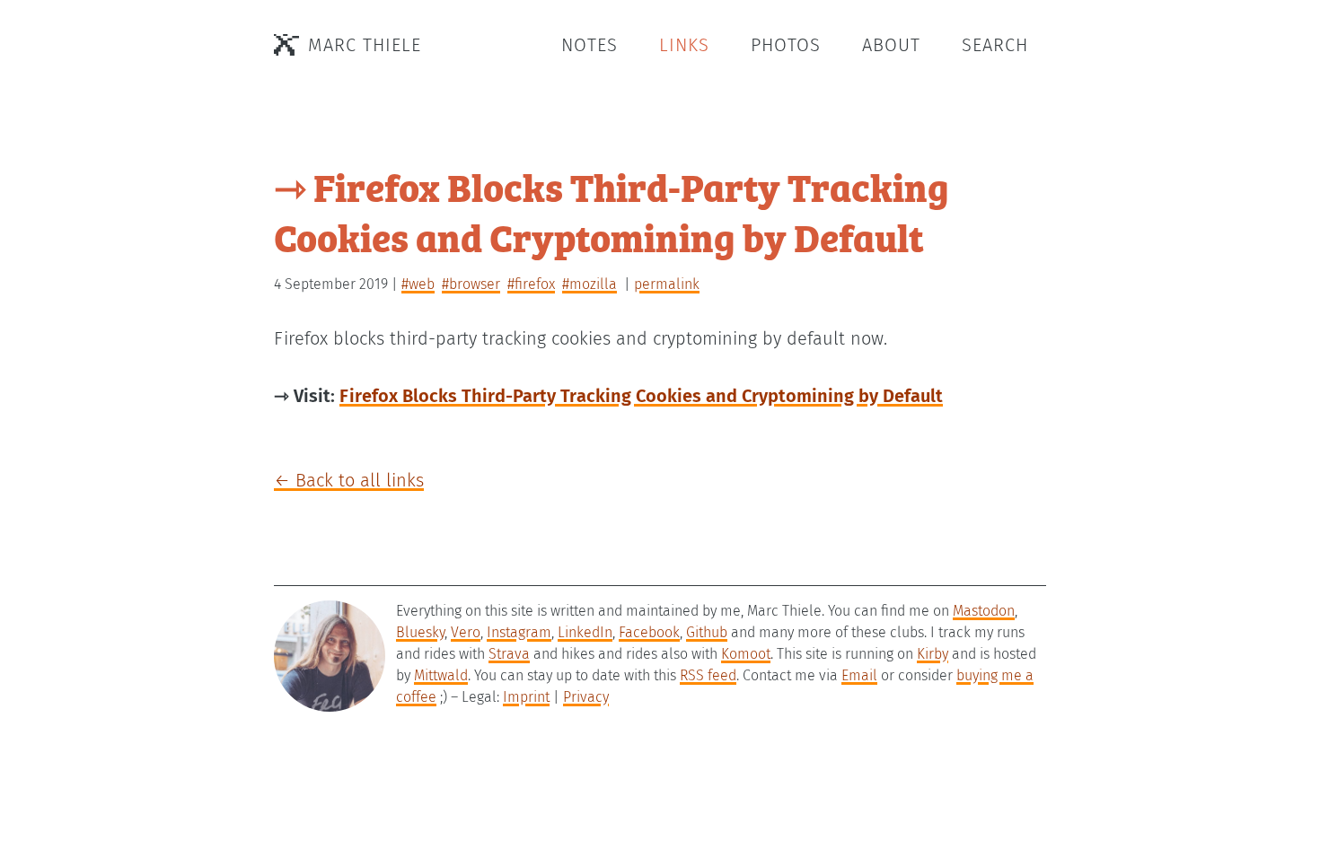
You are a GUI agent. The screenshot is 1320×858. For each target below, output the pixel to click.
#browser (471, 284)
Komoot (745, 653)
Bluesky (420, 632)
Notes (589, 45)
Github (706, 632)
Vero (465, 632)
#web (418, 284)
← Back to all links (349, 480)
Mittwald (441, 675)
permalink (667, 284)
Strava (509, 653)
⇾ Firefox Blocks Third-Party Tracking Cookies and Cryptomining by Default (611, 211)
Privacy (586, 696)
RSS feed (708, 675)
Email (859, 675)
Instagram (519, 632)
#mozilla (589, 284)
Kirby (932, 653)
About (891, 45)
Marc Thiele (364, 45)
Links (684, 45)
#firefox (531, 284)
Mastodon (984, 610)
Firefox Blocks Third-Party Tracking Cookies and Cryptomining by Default (641, 396)
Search (995, 45)
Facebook (649, 632)
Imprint (526, 696)
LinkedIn (585, 632)
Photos (786, 45)
